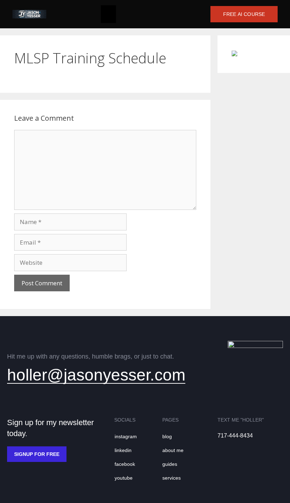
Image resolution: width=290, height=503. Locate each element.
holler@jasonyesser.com (96, 375)
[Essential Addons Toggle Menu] (108, 14)
